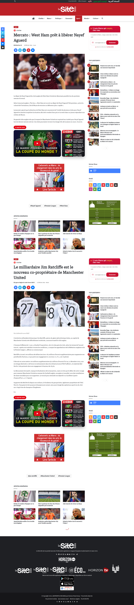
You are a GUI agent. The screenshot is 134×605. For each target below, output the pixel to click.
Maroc (49, 18)
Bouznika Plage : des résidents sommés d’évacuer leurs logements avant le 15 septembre (110, 100)
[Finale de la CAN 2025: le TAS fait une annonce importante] (94, 68)
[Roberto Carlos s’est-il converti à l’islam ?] (74, 243)
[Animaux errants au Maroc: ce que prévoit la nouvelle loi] (94, 108)
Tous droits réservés (86, 596)
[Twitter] (20, 50)
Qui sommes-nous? (63, 599)
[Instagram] (72, 554)
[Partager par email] (3, 47)
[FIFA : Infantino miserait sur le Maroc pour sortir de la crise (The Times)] (94, 116)
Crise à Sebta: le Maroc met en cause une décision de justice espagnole (109, 75)
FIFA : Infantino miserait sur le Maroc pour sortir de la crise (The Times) (110, 116)
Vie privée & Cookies (51, 599)
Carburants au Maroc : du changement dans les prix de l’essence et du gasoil (109, 84)
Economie (69, 18)
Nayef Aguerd (36, 206)
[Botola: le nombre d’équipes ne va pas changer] (25, 226)
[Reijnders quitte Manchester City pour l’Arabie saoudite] (49, 243)
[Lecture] (37, 143)
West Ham (64, 206)
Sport (78, 18)
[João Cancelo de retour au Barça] (74, 226)
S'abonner (112, 42)
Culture (95, 18)
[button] (37, 143)
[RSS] (57, 554)
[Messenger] (33, 50)
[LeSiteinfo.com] (67, 9)
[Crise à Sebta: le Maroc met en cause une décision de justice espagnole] (94, 76)
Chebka (40, 18)
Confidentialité (110, 47)
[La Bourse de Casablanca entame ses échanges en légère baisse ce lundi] (94, 125)
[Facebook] (16, 50)
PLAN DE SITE (85, 599)
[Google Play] (75, 554)
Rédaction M (18, 45)
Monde (86, 18)
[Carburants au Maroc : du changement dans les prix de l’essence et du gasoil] (94, 84)
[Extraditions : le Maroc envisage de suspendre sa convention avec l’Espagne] (94, 92)
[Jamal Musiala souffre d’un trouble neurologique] (25, 243)
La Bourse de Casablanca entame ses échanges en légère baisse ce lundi (110, 124)
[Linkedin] (24, 50)
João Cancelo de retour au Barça (72, 233)
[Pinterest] (28, 50)
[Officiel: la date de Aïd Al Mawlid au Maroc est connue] (94, 142)
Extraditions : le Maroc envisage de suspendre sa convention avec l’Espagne (110, 92)
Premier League (50, 206)
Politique (58, 18)
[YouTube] (68, 554)
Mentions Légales (75, 599)
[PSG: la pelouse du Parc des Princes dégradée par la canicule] (49, 226)
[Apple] (70, 554)
